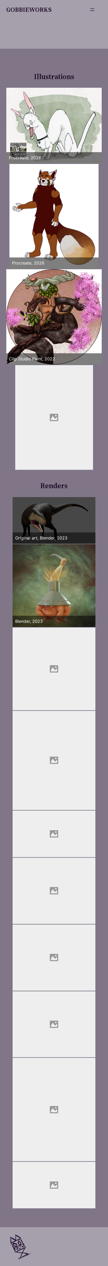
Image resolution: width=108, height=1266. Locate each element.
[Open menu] (92, 10)
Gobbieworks (29, 9)
